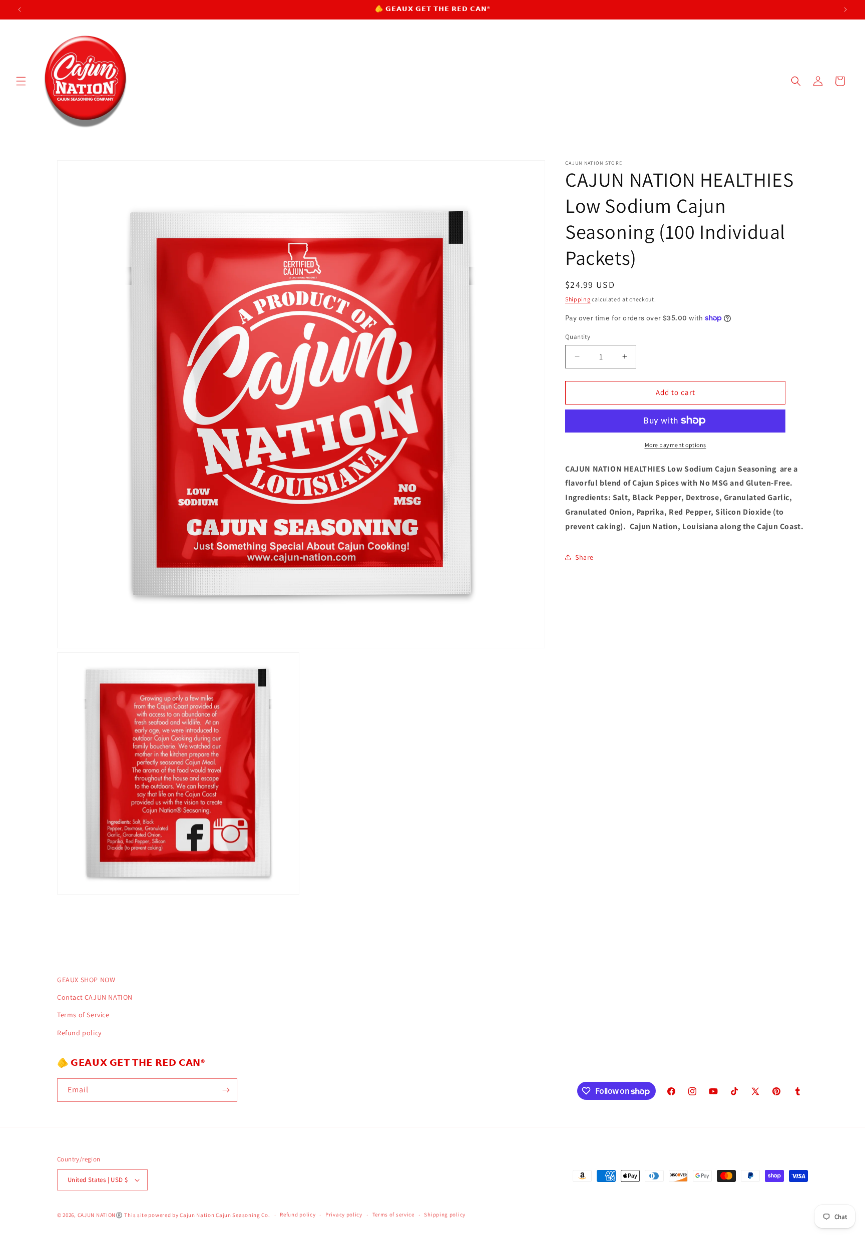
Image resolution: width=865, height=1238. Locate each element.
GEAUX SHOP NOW (86, 979)
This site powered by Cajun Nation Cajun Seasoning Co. (197, 1214)
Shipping (578, 299)
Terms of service (393, 1214)
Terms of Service (83, 1014)
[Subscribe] (226, 1090)
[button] (21, 81)
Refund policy (79, 1032)
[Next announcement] (845, 9)
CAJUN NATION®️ (100, 1214)
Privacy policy (343, 1214)
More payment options (675, 444)
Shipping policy (445, 1214)
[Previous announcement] (20, 9)
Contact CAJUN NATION (95, 997)
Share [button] (584, 556)
